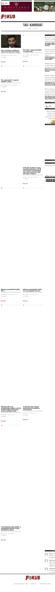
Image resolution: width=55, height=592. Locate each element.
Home (29, 28)
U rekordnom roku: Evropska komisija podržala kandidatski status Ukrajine (31, 408)
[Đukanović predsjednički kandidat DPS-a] (11, 237)
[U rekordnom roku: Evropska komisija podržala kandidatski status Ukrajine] (33, 354)
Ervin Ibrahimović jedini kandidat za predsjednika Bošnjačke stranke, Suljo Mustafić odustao (11, 528)
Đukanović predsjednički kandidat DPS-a (10, 290)
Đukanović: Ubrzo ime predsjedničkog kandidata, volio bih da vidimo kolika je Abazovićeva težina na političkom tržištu (11, 409)
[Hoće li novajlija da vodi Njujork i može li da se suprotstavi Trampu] (11, 41)
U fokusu (14, 55)
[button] (16, 7)
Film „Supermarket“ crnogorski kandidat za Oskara (10, 80)
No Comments (4, 57)
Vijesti (14, 294)
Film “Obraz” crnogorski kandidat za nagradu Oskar (32, 50)
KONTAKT (34, 583)
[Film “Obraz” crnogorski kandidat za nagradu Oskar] (33, 41)
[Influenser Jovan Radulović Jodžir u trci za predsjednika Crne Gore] (33, 237)
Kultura (36, 55)
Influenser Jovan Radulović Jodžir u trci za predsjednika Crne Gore (32, 290)
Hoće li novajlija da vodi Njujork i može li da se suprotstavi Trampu (10, 51)
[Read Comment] (46, 555)
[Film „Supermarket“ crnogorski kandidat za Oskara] (11, 71)
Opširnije (3, 62)
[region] (16, 7)
